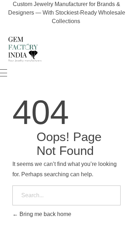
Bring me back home (44, 214)
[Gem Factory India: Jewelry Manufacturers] (23, 49)
